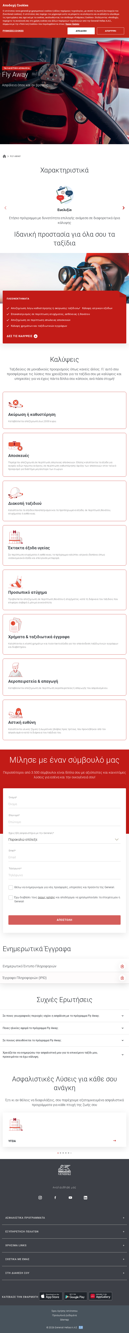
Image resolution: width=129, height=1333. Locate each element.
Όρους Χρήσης (72, 24)
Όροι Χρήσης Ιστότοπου (64, 1311)
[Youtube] (70, 1197)
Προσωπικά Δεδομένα (64, 1315)
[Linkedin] (85, 1197)
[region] (64, 19)
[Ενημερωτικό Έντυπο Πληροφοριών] (122, 966)
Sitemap (64, 1319)
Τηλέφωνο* (15, 868)
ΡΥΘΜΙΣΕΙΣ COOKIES (13, 30)
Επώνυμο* (14, 815)
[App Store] (50, 1296)
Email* (12, 850)
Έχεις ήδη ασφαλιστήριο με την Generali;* (31, 833)
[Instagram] (40, 1197)
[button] (123, 208)
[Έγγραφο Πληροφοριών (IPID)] (122, 977)
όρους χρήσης (46, 897)
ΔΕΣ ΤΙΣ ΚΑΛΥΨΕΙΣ (19, 336)
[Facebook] (55, 1197)
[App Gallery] (100, 1296)
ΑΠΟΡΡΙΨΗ (110, 31)
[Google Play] (75, 1296)
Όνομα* (13, 797)
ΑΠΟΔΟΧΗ (81, 31)
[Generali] (64, 1170)
